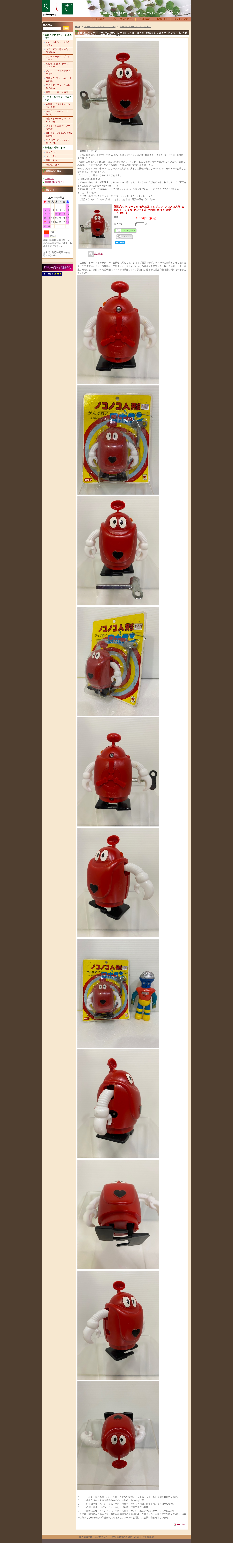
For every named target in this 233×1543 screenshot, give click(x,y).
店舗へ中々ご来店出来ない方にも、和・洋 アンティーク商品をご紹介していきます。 (146, 13)
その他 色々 (52, 164)
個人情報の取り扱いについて (93, 1537)
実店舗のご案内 (53, 171)
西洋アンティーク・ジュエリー (58, 36)
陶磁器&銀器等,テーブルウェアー (58, 65)
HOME (77, 26)
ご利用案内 (144, 19)
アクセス (49, 178)
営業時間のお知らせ (55, 182)
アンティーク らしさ (178, 10)
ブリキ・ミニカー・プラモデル (58, 127)
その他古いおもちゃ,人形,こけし (57, 141)
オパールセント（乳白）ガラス (58, 43)
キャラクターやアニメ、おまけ (58, 113)
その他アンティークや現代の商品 (58, 86)
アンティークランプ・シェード (58, 58)
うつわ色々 (51, 156)
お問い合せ (162, 19)
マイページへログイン (122, 19)
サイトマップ (180, 19)
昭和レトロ (51, 160)
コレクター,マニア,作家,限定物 (59, 134)
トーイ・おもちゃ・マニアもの (58, 98)
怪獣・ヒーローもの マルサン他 (58, 120)
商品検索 (47, 25)
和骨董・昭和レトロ (55, 147)
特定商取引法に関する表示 (125, 1537)
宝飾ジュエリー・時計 (57, 92)
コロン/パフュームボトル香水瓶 (59, 79)
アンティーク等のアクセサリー (58, 72)
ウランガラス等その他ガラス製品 (58, 51)
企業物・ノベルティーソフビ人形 (58, 105)
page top (181, 1524)
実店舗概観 (148, 1537)
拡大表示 (98, 253)
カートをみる (98, 19)
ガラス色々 (51, 152)
